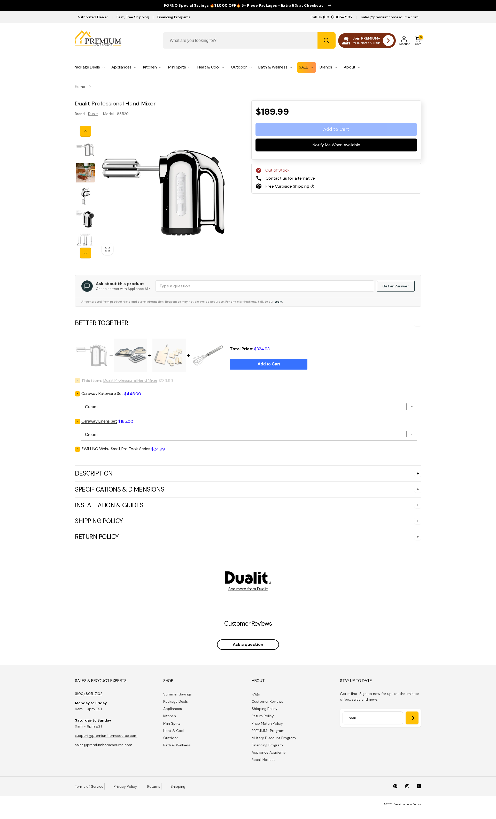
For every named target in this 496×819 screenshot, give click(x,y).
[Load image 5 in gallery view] (85, 242)
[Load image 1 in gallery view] (85, 149)
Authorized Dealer (93, 17)
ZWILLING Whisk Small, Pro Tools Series (115, 448)
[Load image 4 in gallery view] (85, 219)
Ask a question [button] (248, 644)
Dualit (93, 113)
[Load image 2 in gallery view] (85, 173)
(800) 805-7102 (88, 693)
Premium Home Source (407, 804)
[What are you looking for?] (326, 40)
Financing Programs (173, 17)
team (278, 301)
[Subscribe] (412, 717)
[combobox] (249, 40)
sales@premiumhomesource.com (390, 17)
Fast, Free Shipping (133, 17)
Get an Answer (395, 286)
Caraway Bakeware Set (102, 393)
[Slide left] (85, 131)
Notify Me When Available (336, 145)
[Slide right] (85, 253)
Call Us (332, 17)
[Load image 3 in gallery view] (85, 196)
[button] (418, 40)
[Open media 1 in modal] (164, 192)
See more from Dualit (248, 589)
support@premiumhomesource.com (106, 735)
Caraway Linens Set (99, 421)
